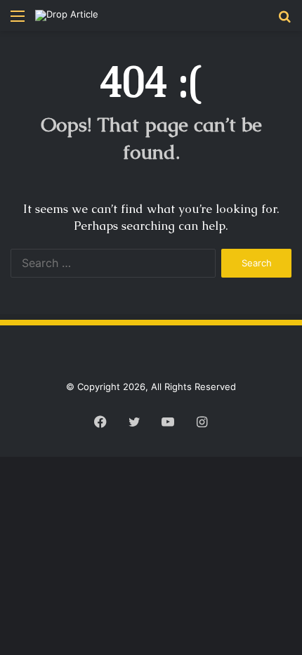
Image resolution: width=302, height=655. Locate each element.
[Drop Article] (66, 15)
